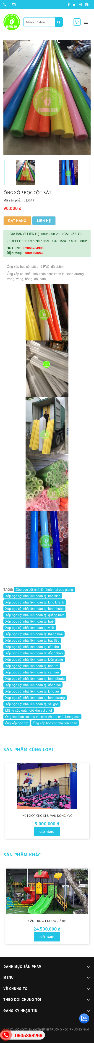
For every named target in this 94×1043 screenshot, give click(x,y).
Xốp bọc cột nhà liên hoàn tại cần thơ (32, 646)
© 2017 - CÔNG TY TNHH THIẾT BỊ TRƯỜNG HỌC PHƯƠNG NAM (46, 1029)
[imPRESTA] (11, 22)
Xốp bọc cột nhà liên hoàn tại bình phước (35, 678)
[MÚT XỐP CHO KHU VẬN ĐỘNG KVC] (47, 786)
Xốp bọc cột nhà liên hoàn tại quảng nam (35, 615)
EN (87, 4)
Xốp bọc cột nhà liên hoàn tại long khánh (34, 602)
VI (80, 4)
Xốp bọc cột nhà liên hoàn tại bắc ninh (32, 596)
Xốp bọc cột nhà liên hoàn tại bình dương (35, 697)
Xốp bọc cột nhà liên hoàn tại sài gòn (32, 704)
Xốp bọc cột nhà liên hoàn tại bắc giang (44, 589)
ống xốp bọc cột (16, 723)
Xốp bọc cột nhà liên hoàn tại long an (32, 691)
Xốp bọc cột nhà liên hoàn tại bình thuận (34, 608)
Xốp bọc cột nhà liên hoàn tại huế (29, 621)
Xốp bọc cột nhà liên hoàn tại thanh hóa (34, 634)
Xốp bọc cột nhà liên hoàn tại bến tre (31, 665)
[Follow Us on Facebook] (69, 4)
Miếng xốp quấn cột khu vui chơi (28, 710)
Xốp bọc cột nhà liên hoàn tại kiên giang (34, 659)
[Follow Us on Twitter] (74, 4)
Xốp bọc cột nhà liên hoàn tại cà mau (32, 672)
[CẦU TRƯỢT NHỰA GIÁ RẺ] (47, 891)
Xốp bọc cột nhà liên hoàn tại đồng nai (33, 685)
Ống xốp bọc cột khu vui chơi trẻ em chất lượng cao (42, 716)
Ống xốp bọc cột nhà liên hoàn (55, 723)
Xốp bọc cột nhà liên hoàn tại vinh (29, 627)
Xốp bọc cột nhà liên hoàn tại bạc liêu (32, 640)
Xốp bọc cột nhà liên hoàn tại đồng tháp (34, 653)
